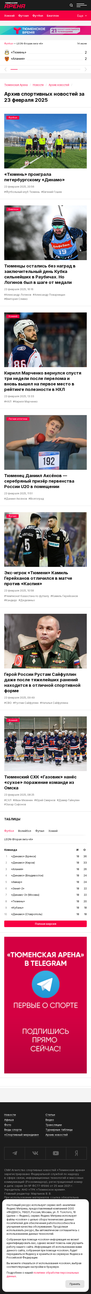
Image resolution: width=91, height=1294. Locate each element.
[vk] (35, 1153)
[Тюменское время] (45, 30)
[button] (5, 69)
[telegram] (14, 1153)
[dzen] (76, 1153)
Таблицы (12, 819)
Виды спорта (13, 1129)
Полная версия (45, 923)
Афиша (9, 1119)
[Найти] (71, 5)
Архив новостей (57, 1134)
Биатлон (53, 15)
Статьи (50, 1114)
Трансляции (54, 1124)
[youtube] (56, 1153)
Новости (10, 1114)
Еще (80, 15)
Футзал (23, 15)
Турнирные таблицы (59, 1129)
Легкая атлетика (17, 418)
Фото (7, 1124)
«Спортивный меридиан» (21, 1134)
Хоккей (9, 15)
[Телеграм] (45, 1005)
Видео (50, 1119)
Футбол (37, 15)
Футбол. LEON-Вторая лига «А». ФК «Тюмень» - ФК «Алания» (45, 53)
